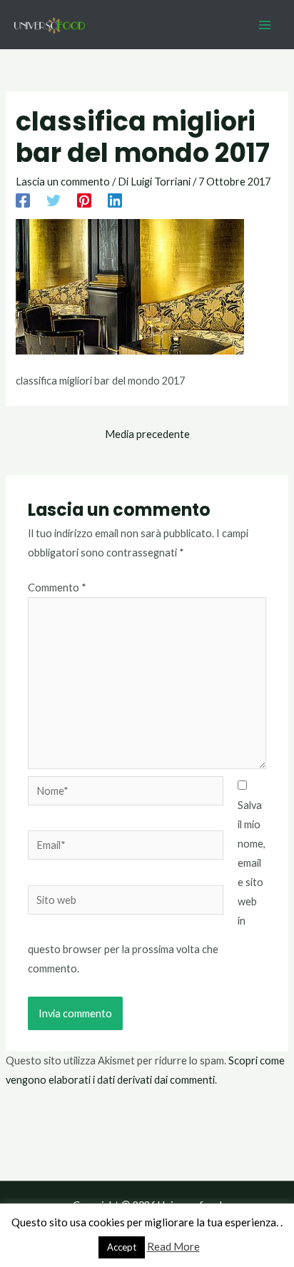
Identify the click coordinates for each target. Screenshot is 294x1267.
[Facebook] (23, 200)
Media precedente (147, 434)
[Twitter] (53, 200)
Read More (173, 1246)
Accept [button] (121, 1247)
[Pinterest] (84, 200)
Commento (57, 587)
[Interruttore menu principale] (265, 25)
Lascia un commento (63, 181)
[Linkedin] (115, 200)
